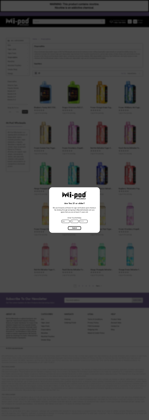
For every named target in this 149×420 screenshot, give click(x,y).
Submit (74, 228)
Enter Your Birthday (74, 218)
